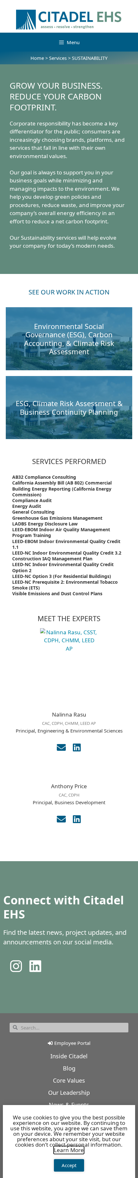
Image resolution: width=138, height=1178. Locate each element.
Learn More (69, 1150)
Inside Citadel (69, 1056)
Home (37, 58)
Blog (69, 1068)
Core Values (69, 1080)
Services (58, 58)
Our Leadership (69, 1092)
